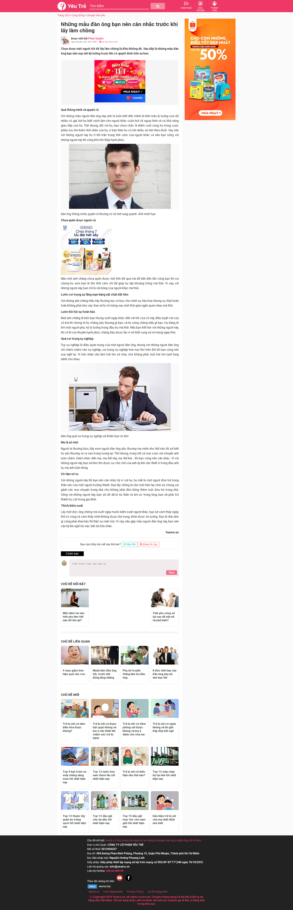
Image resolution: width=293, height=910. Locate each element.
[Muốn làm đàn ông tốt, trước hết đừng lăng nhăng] (105, 655)
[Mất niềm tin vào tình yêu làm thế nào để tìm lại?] (75, 597)
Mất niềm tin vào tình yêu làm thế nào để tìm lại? (73, 616)
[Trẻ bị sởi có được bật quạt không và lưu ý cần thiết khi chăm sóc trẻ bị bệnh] (105, 708)
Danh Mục (186, 8)
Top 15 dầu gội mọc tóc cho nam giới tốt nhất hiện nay (134, 821)
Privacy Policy (135, 891)
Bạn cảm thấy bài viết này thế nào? (100, 544)
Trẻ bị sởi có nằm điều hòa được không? (74, 727)
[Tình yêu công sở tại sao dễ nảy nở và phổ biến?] (165, 597)
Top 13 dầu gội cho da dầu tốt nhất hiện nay (102, 819)
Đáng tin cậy (150, 544)
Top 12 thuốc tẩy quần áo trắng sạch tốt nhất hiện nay (74, 821)
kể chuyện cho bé (164, 840)
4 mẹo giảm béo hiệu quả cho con (74, 672)
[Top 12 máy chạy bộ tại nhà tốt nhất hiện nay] (165, 756)
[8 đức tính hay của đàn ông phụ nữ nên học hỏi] (165, 655)
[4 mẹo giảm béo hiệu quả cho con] (75, 655)
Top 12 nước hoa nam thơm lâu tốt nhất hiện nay (104, 775)
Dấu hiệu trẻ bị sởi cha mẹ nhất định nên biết (164, 819)
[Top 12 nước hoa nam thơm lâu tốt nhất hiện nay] (105, 756)
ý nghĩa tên (181, 840)
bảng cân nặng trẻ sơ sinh (137, 840)
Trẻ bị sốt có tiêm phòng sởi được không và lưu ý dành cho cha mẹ (134, 729)
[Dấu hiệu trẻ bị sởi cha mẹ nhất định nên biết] (165, 800)
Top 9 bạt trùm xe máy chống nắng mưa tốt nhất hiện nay (74, 777)
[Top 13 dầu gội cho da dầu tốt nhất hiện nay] (105, 800)
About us (94, 891)
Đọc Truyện (200, 9)
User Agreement (113, 891)
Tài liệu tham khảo (109, 42)
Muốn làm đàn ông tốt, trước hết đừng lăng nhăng (104, 674)
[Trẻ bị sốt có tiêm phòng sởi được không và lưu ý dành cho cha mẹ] (135, 708)
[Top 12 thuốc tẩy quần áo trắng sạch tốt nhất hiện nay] (75, 800)
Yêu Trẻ (77, 6)
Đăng (171, 572)
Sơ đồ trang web (157, 891)
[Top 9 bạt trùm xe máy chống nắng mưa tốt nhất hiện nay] (75, 756)
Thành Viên (214, 9)
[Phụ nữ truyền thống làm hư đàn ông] (135, 655)
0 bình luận (72, 553)
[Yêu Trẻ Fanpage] (128, 881)
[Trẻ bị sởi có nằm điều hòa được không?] (75, 708)
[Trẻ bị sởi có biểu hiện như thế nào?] (135, 756)
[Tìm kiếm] (158, 6)
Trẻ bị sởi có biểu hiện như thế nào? (134, 773)
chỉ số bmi (195, 840)
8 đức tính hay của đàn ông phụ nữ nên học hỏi (164, 674)
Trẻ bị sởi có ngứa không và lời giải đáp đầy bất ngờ (164, 727)
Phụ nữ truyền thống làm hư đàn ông (134, 674)
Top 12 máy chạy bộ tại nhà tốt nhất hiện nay (164, 775)
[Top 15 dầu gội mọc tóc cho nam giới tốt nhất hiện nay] (135, 800)
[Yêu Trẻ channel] (119, 881)
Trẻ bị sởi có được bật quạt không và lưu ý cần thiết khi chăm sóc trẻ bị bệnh (104, 731)
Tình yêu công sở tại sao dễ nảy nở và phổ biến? (164, 616)
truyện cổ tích (113, 840)
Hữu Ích (130, 544)
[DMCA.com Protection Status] (100, 888)
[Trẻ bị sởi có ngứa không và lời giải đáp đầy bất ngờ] (165, 708)
